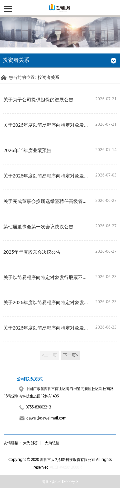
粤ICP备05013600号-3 (60, 481)
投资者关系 (48, 77)
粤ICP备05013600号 (66, 467)
